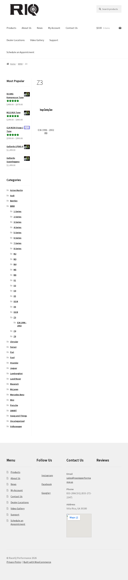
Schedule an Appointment (20, 52)
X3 (15, 285)
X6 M (16, 312)
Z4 (15, 331)
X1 (15, 280)
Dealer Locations (16, 40)
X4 (15, 290)
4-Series (17, 227)
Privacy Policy (14, 562)
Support (53, 40)
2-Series (17, 216)
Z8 (15, 336)
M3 (15, 259)
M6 (15, 275)
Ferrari (13, 347)
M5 (15, 269)
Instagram (47, 475)
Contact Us (72, 27)
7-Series (17, 243)
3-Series (17, 222)
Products (11, 27)
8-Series (17, 248)
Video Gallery (37, 40)
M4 (15, 264)
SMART (13, 410)
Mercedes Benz (17, 394)
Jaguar (13, 368)
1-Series (17, 211)
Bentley (13, 200)
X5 (15, 296)
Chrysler (14, 341)
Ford (12, 357)
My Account (54, 27)
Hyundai (14, 362)
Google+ (46, 493)
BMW (20, 63)
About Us (26, 27)
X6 (15, 306)
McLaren (14, 389)
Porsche (14, 405)
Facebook (47, 484)
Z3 (15, 317)
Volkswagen (16, 426)
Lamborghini (16, 373)
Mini (12, 400)
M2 (15, 253)
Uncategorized (17, 421)
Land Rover (15, 378)
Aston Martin (16, 190)
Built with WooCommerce (37, 562)
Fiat (12, 352)
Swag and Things (18, 415)
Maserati (14, 384)
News (40, 27)
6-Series (17, 237)
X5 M (16, 301)
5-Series (17, 232)
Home (13, 63)
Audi (12, 195)
